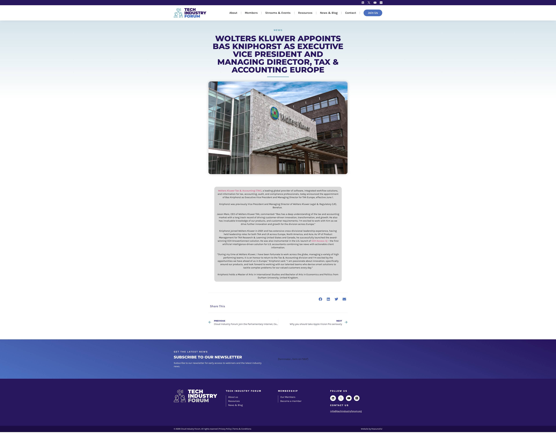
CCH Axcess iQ (319, 240)
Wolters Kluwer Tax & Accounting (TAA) (239, 190)
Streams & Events (278, 12)
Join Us (373, 12)
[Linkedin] (362, 2)
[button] (320, 299)
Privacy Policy (225, 429)
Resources (305, 12)
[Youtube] (375, 2)
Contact (350, 12)
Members (251, 12)
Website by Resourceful (371, 429)
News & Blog (329, 12)
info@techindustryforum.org (346, 411)
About (233, 12)
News (278, 30)
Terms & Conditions (242, 429)
